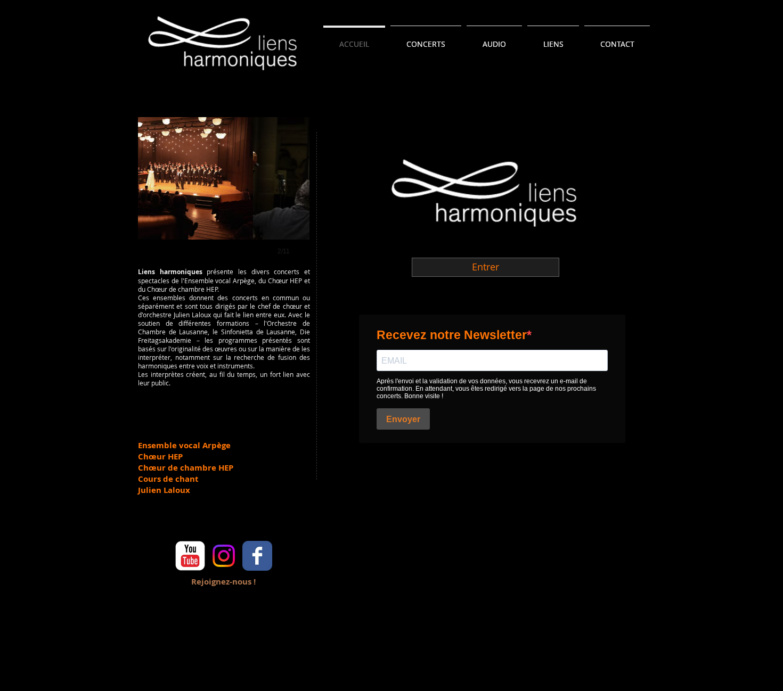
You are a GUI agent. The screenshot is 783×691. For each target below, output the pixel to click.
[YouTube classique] (190, 556)
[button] (256, 197)
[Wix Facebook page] (257, 556)
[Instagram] (224, 556)
